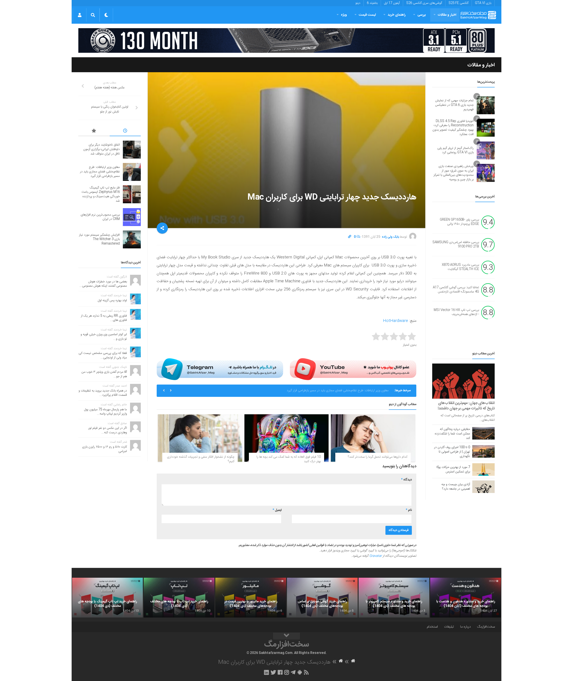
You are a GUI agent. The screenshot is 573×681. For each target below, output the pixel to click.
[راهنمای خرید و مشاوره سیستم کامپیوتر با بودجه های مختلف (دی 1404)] (394, 598)
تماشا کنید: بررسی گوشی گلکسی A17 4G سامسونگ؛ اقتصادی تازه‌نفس (456, 290)
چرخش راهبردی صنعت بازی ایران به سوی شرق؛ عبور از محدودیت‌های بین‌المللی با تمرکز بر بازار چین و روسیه (454, 173)
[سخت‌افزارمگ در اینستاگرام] (286, 672)
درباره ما (465, 627)
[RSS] (306, 672)
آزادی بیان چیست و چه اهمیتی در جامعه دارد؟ (455, 487)
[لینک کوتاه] (349, 237)
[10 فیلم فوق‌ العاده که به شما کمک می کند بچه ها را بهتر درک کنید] (286, 438)
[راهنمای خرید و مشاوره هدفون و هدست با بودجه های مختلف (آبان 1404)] (465, 598)
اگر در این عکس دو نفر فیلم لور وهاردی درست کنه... (107, 430)
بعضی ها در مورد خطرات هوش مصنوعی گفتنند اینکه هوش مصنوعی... (103, 284)
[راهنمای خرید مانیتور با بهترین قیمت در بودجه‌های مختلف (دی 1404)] (250, 598)
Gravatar (375, 556)
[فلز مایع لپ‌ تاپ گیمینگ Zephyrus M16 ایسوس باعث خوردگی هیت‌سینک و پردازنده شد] (132, 194)
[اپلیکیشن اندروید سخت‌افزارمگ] (299, 672)
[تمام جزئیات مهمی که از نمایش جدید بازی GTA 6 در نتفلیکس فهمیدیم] (486, 105)
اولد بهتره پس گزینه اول (112, 300)
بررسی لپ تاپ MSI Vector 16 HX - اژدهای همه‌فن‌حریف (456, 312)
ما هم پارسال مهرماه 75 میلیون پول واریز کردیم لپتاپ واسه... (105, 412)
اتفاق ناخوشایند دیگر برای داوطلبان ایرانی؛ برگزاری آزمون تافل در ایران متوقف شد (101, 149)
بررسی (421, 15)
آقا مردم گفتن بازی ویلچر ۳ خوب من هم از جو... (104, 374)
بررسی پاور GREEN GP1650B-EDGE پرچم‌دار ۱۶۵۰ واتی (459, 222)
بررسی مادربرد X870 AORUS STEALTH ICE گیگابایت (460, 267)
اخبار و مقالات (447, 15)
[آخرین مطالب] (125, 131)
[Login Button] (79, 15)
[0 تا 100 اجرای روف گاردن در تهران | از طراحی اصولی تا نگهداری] (483, 451)
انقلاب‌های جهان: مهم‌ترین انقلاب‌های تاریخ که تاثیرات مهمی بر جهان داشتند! (466, 406)
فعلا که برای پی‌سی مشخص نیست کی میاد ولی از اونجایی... (103, 355)
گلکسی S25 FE (458, 3)
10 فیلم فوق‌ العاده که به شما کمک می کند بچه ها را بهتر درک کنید (289, 459)
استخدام (432, 627)
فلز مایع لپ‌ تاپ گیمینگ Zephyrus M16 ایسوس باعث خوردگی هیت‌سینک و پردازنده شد (332, 390)
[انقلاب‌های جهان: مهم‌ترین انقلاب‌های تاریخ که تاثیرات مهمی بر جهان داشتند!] (463, 381)
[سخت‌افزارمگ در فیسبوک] (280, 672)
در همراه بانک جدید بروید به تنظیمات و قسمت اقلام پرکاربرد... (103, 393)
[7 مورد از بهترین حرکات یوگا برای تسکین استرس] (483, 469)
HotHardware (395, 321)
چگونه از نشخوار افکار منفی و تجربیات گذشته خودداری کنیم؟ (200, 459)
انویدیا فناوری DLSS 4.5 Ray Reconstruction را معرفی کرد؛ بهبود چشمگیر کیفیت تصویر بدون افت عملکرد (453, 127)
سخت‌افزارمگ (486, 627)
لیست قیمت (367, 15)
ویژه (344, 15)
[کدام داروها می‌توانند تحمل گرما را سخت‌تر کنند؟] (373, 438)
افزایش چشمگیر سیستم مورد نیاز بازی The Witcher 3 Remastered (99, 239)
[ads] (286, 40)
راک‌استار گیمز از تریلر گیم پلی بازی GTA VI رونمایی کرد (455, 150)
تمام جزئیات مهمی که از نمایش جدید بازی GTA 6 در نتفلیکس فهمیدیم (454, 105)
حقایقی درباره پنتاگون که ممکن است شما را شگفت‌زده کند (452, 434)
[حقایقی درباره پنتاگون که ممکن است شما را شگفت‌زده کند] (483, 433)
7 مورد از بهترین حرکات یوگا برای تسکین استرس (453, 469)
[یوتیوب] (353, 369)
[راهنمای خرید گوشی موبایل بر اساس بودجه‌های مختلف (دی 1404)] (322, 598)
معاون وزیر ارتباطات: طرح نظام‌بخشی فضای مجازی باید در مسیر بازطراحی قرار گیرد (100, 172)
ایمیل (277, 510)
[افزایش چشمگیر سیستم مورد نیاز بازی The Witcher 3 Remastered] (132, 239)
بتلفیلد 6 (372, 3)
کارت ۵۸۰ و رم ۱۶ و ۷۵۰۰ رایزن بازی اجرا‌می (104, 449)
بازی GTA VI (483, 3)
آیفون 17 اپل (392, 3)
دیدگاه (406, 479)
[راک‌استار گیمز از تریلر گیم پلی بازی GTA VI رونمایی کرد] (486, 150)
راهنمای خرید (397, 15)
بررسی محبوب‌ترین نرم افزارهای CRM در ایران (100, 217)
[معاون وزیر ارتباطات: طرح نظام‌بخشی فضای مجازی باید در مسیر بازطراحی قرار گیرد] (132, 172)
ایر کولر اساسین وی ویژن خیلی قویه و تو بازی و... (104, 337)
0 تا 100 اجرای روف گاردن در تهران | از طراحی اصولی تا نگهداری (452, 452)
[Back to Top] (286, 636)
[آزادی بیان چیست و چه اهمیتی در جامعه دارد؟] (483, 486)
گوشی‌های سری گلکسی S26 (424, 3)
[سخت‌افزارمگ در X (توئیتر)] (273, 672)
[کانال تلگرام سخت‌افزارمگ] (293, 672)
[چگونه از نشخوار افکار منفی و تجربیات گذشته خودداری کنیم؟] (200, 438)
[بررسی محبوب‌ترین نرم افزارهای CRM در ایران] (132, 217)
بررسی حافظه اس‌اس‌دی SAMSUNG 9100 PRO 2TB (455, 245)
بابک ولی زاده (390, 237)
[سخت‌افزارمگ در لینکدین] (266, 672)
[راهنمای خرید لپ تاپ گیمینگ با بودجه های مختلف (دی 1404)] (107, 598)
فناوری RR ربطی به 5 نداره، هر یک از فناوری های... (104, 318)
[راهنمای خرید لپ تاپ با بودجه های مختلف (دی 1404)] (179, 598)
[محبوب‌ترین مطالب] (94, 131)
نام (409, 510)
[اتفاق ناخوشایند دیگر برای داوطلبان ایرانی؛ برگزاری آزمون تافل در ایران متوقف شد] (132, 150)
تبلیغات (449, 627)
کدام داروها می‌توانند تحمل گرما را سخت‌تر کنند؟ (377, 457)
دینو (357, 3)
